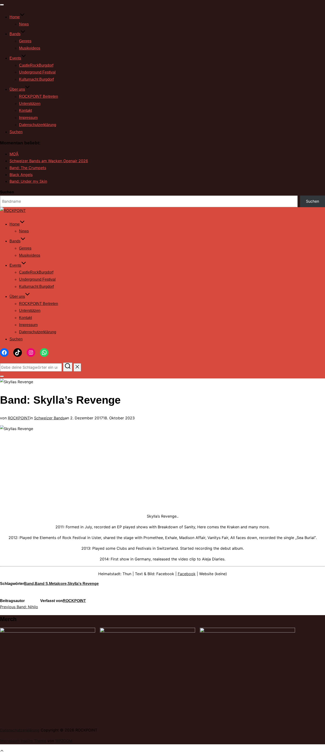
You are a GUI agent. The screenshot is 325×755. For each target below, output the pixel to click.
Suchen (16, 132)
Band (29, 584)
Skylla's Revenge (83, 584)
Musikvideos (29, 48)
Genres (25, 41)
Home (15, 17)
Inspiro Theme (33, 740)
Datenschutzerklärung (37, 125)
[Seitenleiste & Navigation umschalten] (2, 376)
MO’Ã (14, 154)
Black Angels (21, 174)
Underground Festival (37, 72)
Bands (15, 34)
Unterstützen (29, 104)
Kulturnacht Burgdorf (36, 79)
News (24, 24)
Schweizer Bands (49, 418)
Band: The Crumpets (28, 167)
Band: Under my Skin (28, 181)
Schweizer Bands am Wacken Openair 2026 (49, 160)
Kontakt (25, 110)
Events (15, 58)
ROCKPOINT (19, 418)
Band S (41, 584)
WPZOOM (63, 740)
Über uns (17, 89)
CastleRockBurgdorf (36, 65)
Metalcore (58, 584)
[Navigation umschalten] (2, 4)
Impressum (28, 118)
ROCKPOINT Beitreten (38, 96)
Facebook (187, 573)
